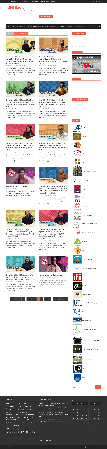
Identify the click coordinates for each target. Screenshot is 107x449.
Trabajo (15, 432)
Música (9, 422)
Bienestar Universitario (14, 404)
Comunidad (21, 406)
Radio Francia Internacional (90, 277)
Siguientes (61, 299)
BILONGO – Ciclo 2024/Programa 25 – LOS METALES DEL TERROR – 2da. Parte (53, 421)
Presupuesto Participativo (89, 259)
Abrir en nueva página (78, 46)
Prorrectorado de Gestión (89, 268)
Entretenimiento (21, 415)
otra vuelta (30, 423)
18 (77, 415)
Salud (19, 426)
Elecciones (21, 412)
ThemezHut (98, 447)
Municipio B (85, 241)
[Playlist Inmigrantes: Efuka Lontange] (53, 264)
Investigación (10, 420)
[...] (15, 74)
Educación (15, 412)
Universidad (9, 435)
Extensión (85, 180)
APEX (83, 145)
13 (86, 412)
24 (73, 418)
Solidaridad (22, 429)
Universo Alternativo (17, 435)
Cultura (28, 406)
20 (86, 415)
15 (54, 299)
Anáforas (84, 136)
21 (90, 415)
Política (13, 425)
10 (49, 299)
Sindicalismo (24, 426)
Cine (24, 404)
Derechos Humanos (20, 409)
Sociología (17, 429)
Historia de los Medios (88, 233)
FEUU (83, 189)
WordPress (82, 447)
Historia (21, 417)
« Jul (74, 424)
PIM (83, 250)
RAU (83, 312)
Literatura (18, 420)
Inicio (8, 1)
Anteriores (16, 299)
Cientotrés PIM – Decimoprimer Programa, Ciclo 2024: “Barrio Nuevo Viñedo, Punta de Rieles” (53, 414)
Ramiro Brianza (21, 65)
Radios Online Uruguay (90, 303)
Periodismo (8, 426)
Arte (7, 404)
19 (82, 415)
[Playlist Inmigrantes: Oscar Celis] (20, 175)
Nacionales (15, 423)
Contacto (53, 1)
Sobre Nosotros (34, 1)
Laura (40, 408)
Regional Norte (86, 320)
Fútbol (14, 417)
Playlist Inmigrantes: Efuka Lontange (51, 275)
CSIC (83, 162)
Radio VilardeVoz (86, 294)
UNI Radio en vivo (45, 1)
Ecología (30, 409)
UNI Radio (16, 7)
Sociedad (10, 428)
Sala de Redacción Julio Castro (90, 340)
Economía (8, 412)
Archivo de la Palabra (24, 1)
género (18, 417)
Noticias (20, 423)
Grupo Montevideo (87, 215)
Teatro (27, 429)
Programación (14, 1)
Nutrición (24, 423)
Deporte (9, 409)
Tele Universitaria (87, 369)
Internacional (28, 417)
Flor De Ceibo (85, 207)
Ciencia (21, 404)
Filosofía (7, 417)
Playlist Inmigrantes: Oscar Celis (17, 186)
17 (73, 415)
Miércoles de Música (27, 419)
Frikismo (11, 417)
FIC (83, 198)
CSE (83, 154)
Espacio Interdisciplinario (89, 171)
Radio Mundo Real (87, 286)
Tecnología (9, 432)
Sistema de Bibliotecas (88, 360)
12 (82, 412)
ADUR (83, 128)
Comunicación (12, 406)
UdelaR (84, 377)
